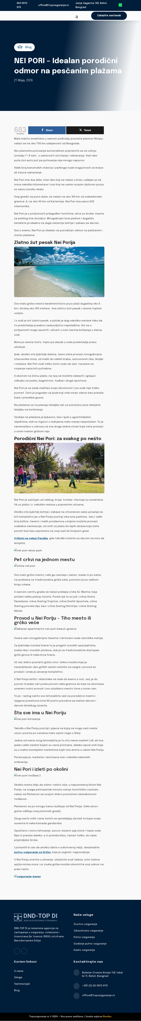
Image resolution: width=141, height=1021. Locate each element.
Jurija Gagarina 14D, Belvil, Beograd (91, 5)
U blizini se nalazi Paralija (31, 538)
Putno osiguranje (84, 937)
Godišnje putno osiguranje (90, 944)
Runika (107, 1016)
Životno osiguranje (85, 924)
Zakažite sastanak (109, 15)
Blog (17, 990)
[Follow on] (125, 5)
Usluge (18, 977)
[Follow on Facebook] (17, 951)
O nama (18, 971)
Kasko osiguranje (84, 950)
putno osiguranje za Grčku (32, 852)
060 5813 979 (22, 5)
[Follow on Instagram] (24, 951)
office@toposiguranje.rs (53, 5)
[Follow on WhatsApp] (120, 5)
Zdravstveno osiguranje (88, 931)
